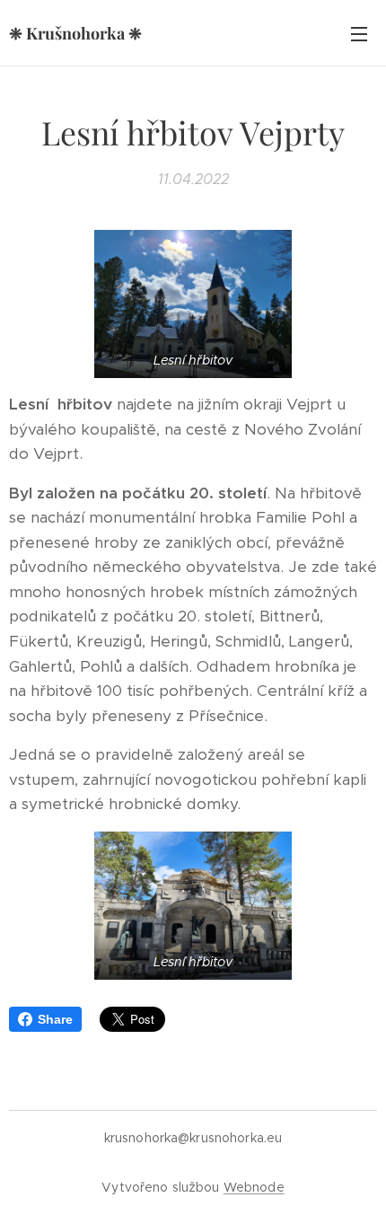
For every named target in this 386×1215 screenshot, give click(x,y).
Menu (359, 33)
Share (55, 1019)
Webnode (254, 1187)
